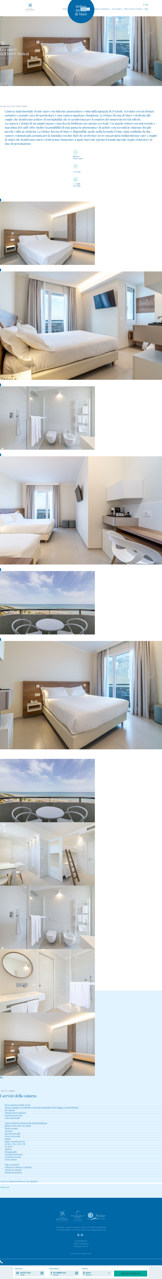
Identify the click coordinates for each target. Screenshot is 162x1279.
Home (65, 9)
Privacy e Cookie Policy (81, 1244)
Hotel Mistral (73, 9)
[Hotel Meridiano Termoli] (97, 1216)
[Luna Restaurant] (78, 1216)
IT (144, 4)
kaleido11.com (86, 1253)
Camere (84, 9)
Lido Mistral (94, 9)
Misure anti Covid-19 (81, 1246)
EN (147, 4)
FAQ (126, 9)
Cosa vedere (116, 9)
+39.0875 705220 (80, 1230)
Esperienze (104, 9)
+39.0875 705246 (64, 1230)
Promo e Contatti (135, 9)
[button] (30, 1273)
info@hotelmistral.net (98, 1230)
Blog (146, 9)
